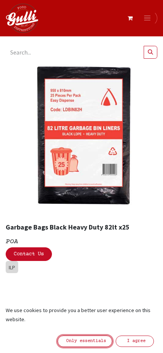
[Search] (150, 52)
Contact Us (29, 254)
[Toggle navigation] (148, 18)
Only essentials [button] (85, 341)
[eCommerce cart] (130, 18)
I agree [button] (135, 341)
